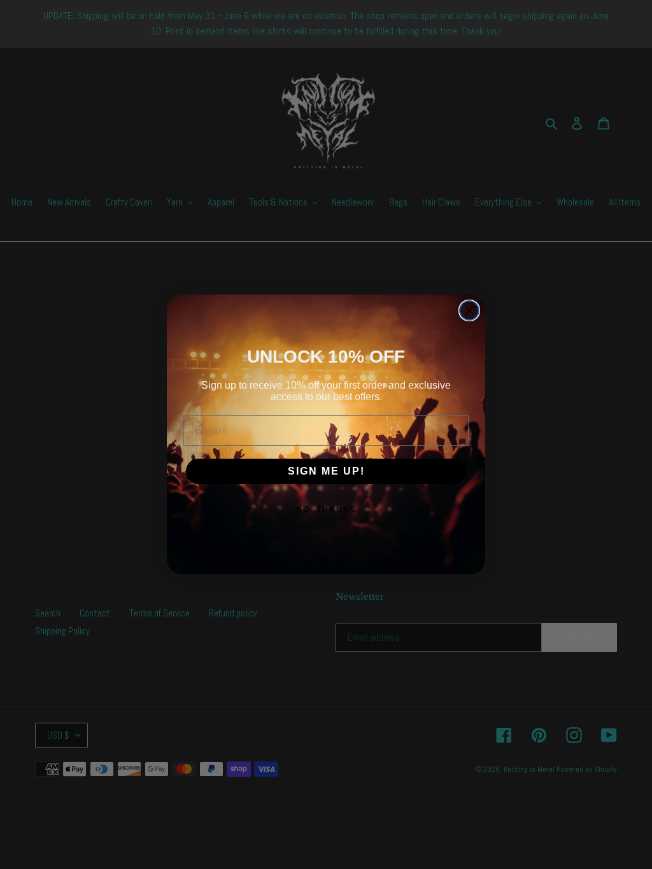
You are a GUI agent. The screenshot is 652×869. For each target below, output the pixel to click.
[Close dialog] (469, 310)
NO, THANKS (326, 509)
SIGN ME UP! (326, 471)
